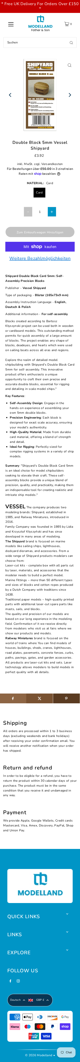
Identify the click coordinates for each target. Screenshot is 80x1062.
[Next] (70, 95)
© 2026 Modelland (38, 1055)
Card (39, 193)
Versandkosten (52, 164)
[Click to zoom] (70, 65)
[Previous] (10, 95)
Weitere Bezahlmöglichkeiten (39, 258)
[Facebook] (10, 982)
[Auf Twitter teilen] (39, 698)
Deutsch (15, 1000)
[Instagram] (18, 982)
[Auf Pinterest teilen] (66, 698)
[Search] (71, 42)
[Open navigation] (10, 24)
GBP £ (40, 1000)
